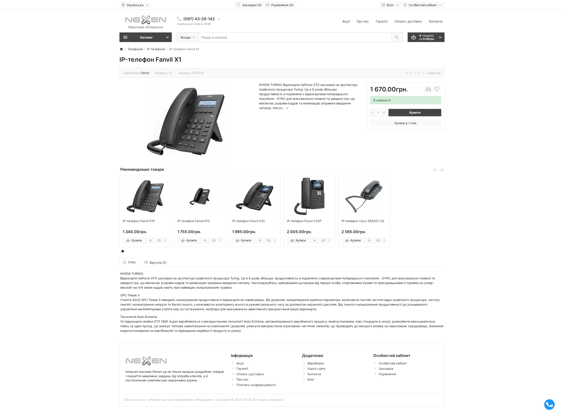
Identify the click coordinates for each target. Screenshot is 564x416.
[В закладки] (436, 89)
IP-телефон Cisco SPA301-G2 (362, 221)
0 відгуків (433, 73)
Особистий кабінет (393, 363)
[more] (165, 240)
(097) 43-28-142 (199, 19)
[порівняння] (428, 89)
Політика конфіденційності (256, 385)
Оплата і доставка (408, 21)
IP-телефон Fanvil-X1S (193, 221)
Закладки (386, 368)
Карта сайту (317, 368)
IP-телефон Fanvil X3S (248, 221)
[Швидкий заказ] (150, 240)
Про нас (363, 21)
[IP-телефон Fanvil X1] (186, 121)
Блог (311, 379)
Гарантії (382, 21)
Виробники (316, 363)
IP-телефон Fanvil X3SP (304, 221)
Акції (346, 21)
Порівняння (387, 374)
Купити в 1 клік (406, 123)
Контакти (435, 21)
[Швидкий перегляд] (159, 240)
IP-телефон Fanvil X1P (139, 221)
